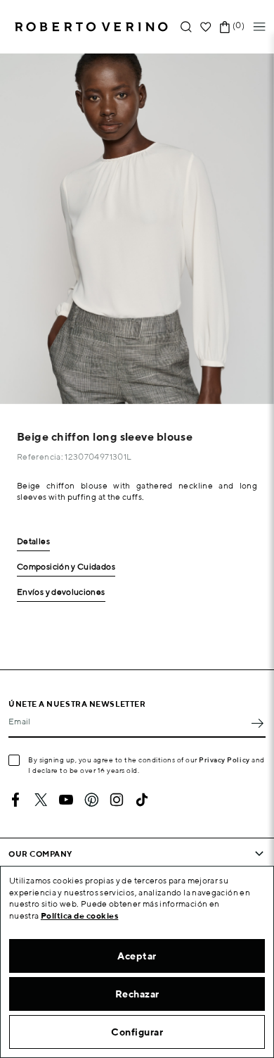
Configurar (137, 1032)
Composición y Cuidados (66, 567)
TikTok (142, 800)
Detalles (33, 541)
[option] (137, 228)
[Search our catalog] (186, 27)
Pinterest (91, 800)
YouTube (66, 800)
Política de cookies (80, 915)
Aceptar (137, 956)
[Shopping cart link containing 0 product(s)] (225, 27)
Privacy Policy (224, 759)
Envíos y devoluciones (61, 592)
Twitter (41, 800)
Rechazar (137, 994)
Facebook (15, 800)
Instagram (117, 800)
